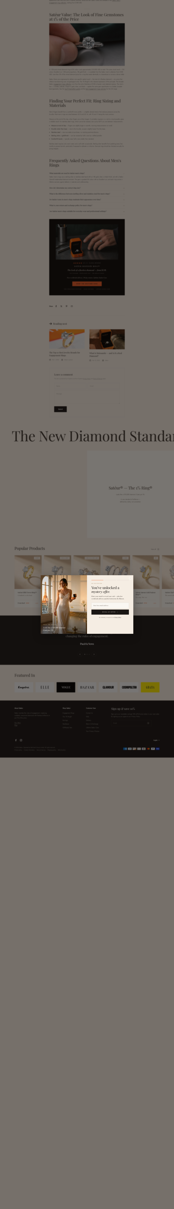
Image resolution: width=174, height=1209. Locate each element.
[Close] (130, 578)
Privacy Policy (117, 617)
